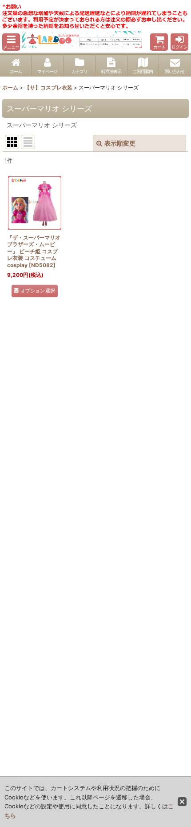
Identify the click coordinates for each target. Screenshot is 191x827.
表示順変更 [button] (119, 143)
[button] (11, 42)
